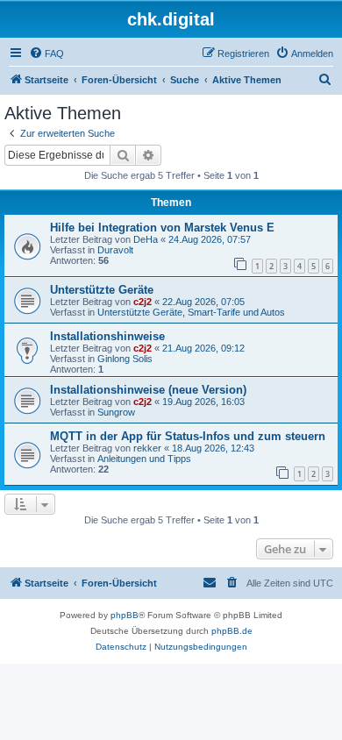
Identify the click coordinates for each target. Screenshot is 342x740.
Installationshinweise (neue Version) (148, 389)
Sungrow (116, 412)
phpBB (124, 615)
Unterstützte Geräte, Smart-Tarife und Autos (191, 312)
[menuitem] (46, 53)
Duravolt (115, 250)
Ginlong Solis (125, 358)
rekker (147, 448)
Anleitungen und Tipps (144, 458)
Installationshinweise (107, 336)
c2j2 (142, 301)
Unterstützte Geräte (101, 289)
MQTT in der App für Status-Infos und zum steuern (187, 436)
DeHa (145, 239)
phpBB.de (232, 631)
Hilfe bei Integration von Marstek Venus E (162, 227)
